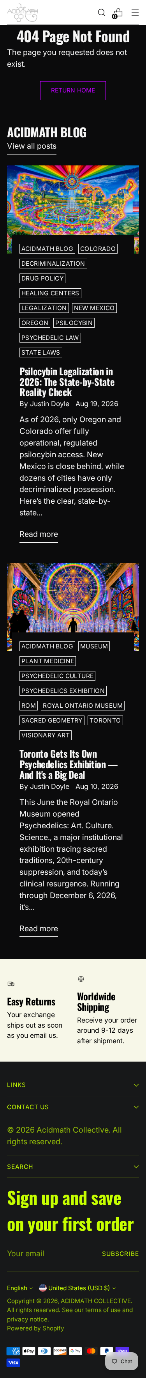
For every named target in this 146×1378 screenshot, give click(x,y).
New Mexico (94, 308)
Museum (94, 646)
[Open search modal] (101, 13)
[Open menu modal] (135, 13)
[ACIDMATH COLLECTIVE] (22, 12)
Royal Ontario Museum (83, 705)
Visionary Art (45, 735)
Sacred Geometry (52, 720)
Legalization (44, 308)
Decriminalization (53, 263)
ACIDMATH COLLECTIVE (96, 1301)
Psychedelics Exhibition (63, 690)
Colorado (98, 248)
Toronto (105, 720)
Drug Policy (42, 278)
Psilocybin (74, 323)
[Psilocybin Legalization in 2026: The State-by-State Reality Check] (73, 209)
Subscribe (120, 1253)
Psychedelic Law (50, 337)
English (17, 1288)
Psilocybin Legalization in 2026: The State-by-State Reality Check (66, 381)
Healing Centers (50, 293)
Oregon (34, 323)
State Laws (40, 352)
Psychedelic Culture (57, 676)
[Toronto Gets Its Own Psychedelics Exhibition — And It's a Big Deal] (73, 607)
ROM (28, 705)
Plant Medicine (47, 661)
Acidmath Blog (47, 248)
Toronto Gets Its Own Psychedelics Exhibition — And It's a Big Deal (68, 763)
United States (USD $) (79, 1288)
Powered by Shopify (35, 1328)
